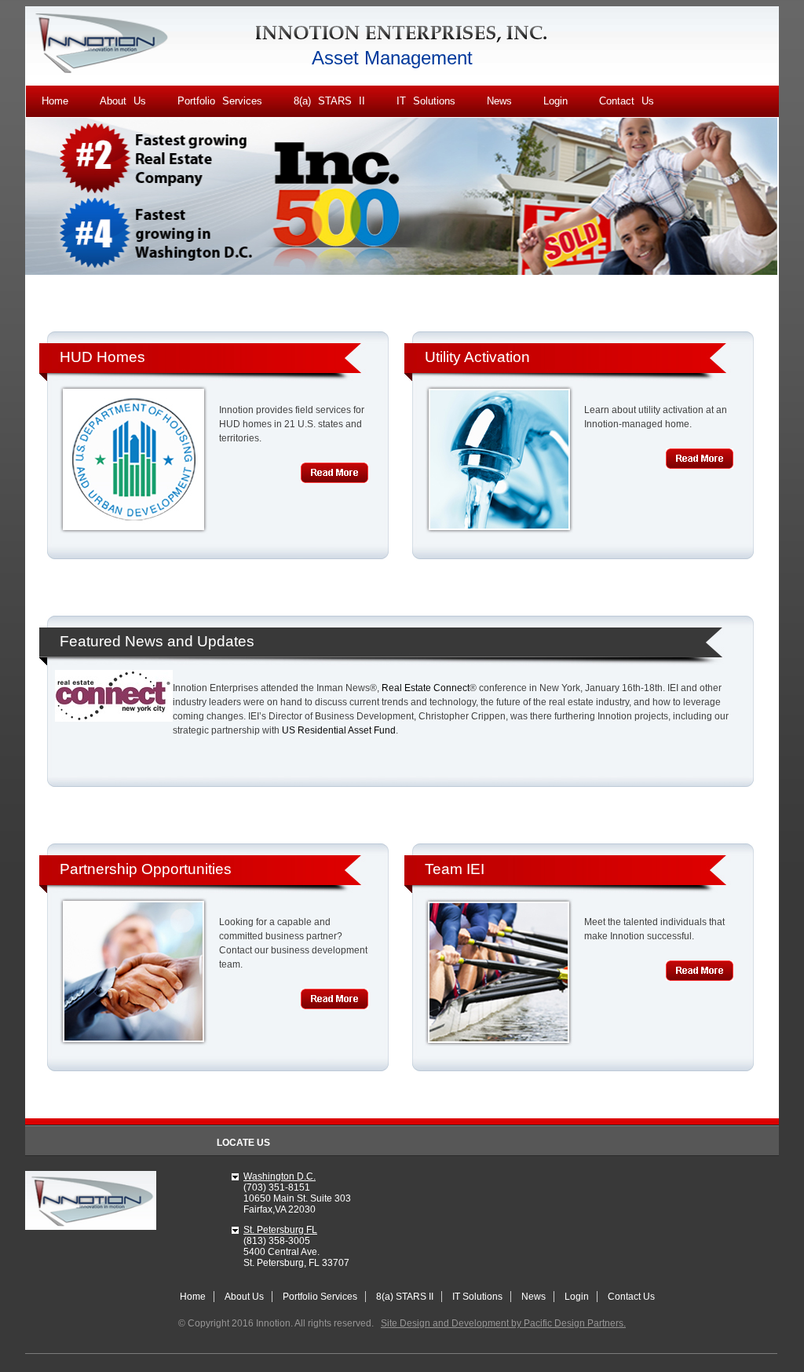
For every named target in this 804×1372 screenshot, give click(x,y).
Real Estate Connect (426, 687)
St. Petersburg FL (280, 1229)
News (499, 101)
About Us (123, 101)
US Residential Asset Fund (339, 730)
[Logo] (102, 71)
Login (555, 101)
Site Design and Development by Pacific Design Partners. (503, 1323)
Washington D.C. (279, 1176)
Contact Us (626, 101)
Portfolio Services (219, 101)
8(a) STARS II (329, 101)
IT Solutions (426, 101)
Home (55, 101)
